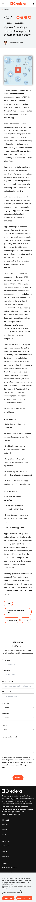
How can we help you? (9, 737)
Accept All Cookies (24, 898)
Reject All (8, 898)
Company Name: (8, 692)
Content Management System (15, 612)
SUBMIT (18, 778)
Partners (4, 829)
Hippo (26, 620)
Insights (4, 835)
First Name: (6, 660)
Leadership (5, 846)
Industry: (5, 714)
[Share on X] (21, 17)
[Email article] (29, 17)
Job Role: (5, 703)
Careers (4, 851)
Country (5, 725)
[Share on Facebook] (25, 17)
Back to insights (9, 17)
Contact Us (5, 856)
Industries (5, 824)
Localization (12, 620)
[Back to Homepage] (18, 3)
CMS (8, 603)
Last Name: (6, 670)
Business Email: (7, 682)
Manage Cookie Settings (11, 892)
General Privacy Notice (9, 867)
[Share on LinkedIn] (18, 17)
